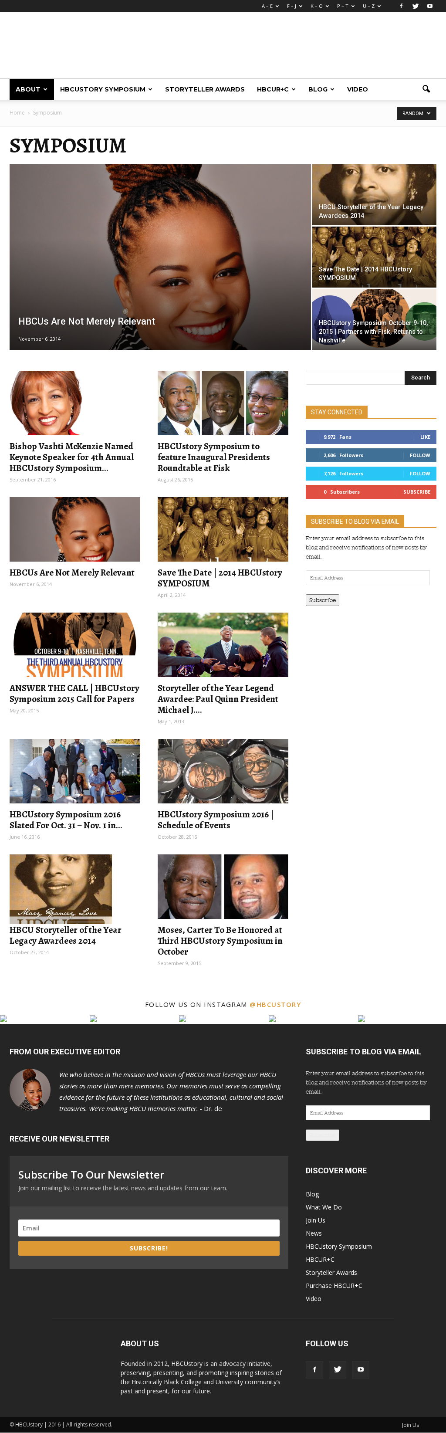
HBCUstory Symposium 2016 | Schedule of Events (216, 819)
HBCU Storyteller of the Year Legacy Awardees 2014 (66, 935)
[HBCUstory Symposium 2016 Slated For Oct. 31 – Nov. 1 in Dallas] (75, 771)
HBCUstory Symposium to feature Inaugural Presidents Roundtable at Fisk (214, 457)
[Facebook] (401, 6)
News (314, 1233)
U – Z (369, 6)
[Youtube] (429, 6)
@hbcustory (275, 1004)
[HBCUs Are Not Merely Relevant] (160, 263)
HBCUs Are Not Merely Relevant (72, 572)
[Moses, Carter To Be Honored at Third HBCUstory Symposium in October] (223, 886)
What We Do (324, 1207)
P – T (342, 6)
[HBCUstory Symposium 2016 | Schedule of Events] (223, 771)
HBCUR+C (273, 89)
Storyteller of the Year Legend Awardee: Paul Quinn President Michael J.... (218, 699)
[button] (426, 89)
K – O (317, 6)
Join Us (315, 1220)
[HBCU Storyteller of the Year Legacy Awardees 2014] (374, 206)
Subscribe (416, 491)
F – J (291, 6)
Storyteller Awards (205, 89)
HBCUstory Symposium (102, 89)
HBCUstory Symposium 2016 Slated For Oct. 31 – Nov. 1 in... (66, 819)
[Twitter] (415, 6)
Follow (420, 455)
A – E (267, 6)
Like (425, 437)
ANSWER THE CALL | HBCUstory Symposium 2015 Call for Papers (74, 693)
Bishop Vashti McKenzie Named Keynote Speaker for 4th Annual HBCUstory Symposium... (72, 457)
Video (357, 89)
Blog (318, 89)
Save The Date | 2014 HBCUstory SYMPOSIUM (220, 577)
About (28, 89)
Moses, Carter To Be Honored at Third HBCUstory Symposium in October (220, 941)
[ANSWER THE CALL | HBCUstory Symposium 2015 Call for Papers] (75, 645)
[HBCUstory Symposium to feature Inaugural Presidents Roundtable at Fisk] (223, 403)
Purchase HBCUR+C (334, 1285)
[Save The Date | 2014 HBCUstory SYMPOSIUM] (374, 257)
